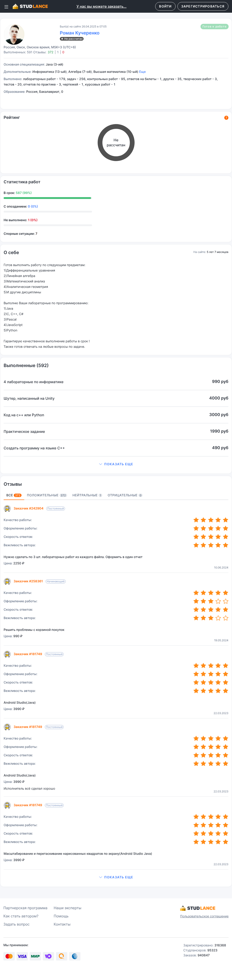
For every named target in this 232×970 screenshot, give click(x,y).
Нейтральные (86, 495)
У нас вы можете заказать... (102, 6)
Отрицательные (124, 495)
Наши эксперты (67, 908)
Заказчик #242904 (29, 508)
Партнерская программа (25, 908)
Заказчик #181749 (28, 654)
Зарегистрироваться (203, 6)
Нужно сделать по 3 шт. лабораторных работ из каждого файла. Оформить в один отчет (73, 557)
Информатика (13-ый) (49, 72)
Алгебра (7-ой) (80, 72)
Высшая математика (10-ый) (115, 72)
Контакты (62, 924)
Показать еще (118, 464)
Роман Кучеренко (79, 33)
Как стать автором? (21, 916)
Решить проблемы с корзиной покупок (34, 630)
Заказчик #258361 (28, 581)
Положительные (46, 495)
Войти (165, 6)
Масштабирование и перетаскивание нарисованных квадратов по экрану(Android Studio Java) (78, 854)
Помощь (61, 916)
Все (13, 495)
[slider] (210, 520)
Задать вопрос (16, 924)
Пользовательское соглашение (204, 916)
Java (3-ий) (54, 64)
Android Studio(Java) (20, 703)
